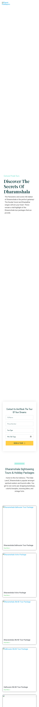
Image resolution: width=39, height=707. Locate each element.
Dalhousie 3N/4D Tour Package (16, 687)
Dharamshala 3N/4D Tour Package (17, 640)
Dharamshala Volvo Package (15, 593)
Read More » (7, 548)
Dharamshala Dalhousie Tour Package (18, 545)
